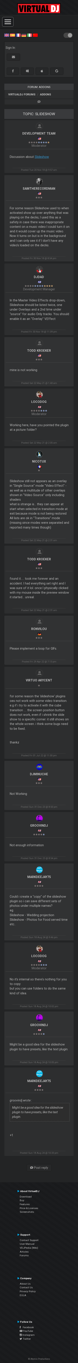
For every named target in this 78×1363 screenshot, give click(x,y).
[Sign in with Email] (13, 57)
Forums (24, 1255)
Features (25, 1204)
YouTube (27, 1331)
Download (26, 1196)
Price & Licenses (29, 1208)
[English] (6, 35)
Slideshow (42, 157)
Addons (45, 94)
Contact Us (26, 1287)
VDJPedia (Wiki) (29, 1247)
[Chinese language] (35, 35)
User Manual (27, 1243)
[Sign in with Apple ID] (42, 71)
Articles (24, 1251)
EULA (23, 1295)
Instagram (28, 1334)
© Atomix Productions (39, 1359)
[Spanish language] (12, 35)
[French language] (18, 35)
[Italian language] (29, 35)
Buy (22, 1200)
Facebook (27, 1327)
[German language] (23, 35)
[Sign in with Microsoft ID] (27, 71)
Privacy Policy (28, 1291)
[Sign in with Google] (56, 71)
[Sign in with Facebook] (13, 71)
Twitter (26, 1338)
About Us (25, 1283)
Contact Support (29, 1240)
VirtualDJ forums (21, 94)
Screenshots (27, 1211)
